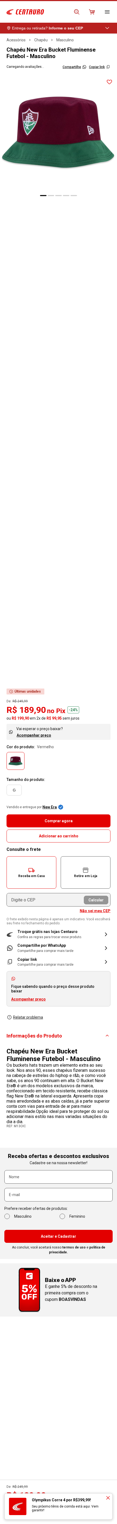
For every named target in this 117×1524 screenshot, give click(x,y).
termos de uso (74, 1247)
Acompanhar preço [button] (28, 999)
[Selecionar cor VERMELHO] (15, 761)
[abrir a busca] (76, 11)
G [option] (14, 790)
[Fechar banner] (108, 1497)
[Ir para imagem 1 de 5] (43, 195)
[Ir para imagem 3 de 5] (58, 195)
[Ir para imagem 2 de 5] (51, 195)
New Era (49, 807)
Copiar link (97, 67)
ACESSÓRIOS (16, 40)
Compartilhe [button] (72, 67)
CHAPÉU (41, 40)
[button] (31, 872)
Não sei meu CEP (95, 911)
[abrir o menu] (107, 11)
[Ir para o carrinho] (91, 11)
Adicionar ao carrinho (58, 836)
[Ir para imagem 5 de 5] (73, 195)
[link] (58, 948)
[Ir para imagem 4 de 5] (66, 195)
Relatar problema (28, 1017)
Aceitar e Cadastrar (58, 1236)
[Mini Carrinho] (91, 11)
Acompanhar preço (34, 735)
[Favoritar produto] (109, 82)
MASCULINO (65, 40)
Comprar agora (59, 821)
